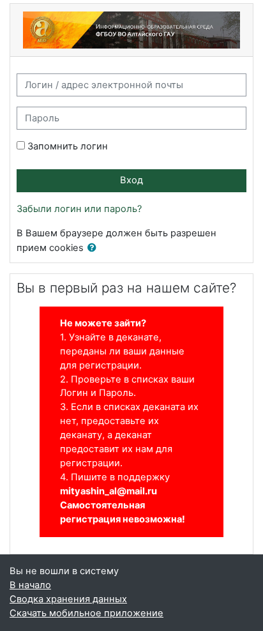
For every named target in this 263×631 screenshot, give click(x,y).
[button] (94, 248)
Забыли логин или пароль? (79, 209)
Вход (131, 180)
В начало (30, 585)
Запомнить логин (67, 146)
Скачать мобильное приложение (86, 613)
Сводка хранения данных (68, 599)
